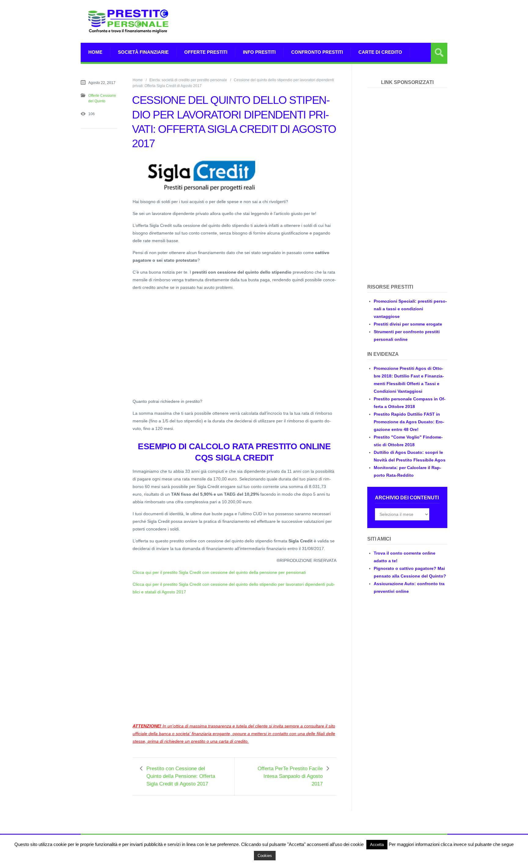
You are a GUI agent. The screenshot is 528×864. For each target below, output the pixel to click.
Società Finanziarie (143, 52)
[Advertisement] (336, 21)
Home (95, 52)
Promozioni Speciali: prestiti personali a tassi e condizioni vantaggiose (410, 309)
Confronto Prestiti (317, 52)
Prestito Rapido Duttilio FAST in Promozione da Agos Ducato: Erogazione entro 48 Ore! (409, 422)
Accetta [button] (377, 844)
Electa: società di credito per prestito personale (188, 80)
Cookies (265, 855)
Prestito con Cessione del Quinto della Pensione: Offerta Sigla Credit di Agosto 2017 (180, 776)
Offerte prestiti (205, 52)
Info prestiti (259, 52)
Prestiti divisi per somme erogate (408, 324)
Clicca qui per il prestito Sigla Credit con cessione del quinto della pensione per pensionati (219, 572)
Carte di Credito (380, 52)
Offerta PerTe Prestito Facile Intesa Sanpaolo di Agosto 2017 (290, 776)
